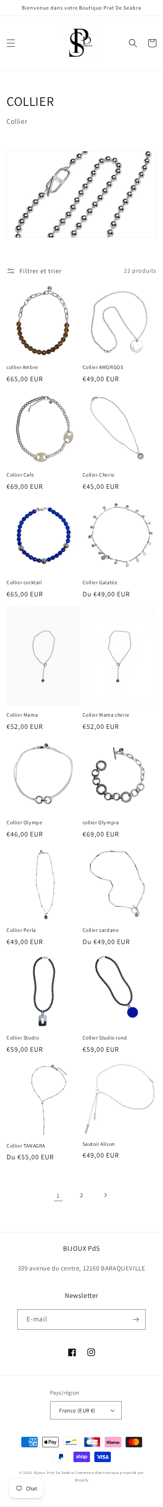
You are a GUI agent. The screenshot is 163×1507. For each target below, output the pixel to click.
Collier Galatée (100, 582)
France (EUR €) (77, 1410)
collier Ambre (22, 367)
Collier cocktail (24, 582)
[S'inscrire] (135, 1319)
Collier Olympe (24, 822)
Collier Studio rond (105, 1037)
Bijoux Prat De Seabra (54, 1472)
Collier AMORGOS (103, 367)
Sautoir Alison (99, 1144)
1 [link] (58, 1195)
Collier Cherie (99, 474)
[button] (10, 43)
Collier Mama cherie (106, 714)
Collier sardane (101, 930)
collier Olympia (101, 822)
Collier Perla (21, 930)
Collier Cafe (20, 474)
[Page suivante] (105, 1195)
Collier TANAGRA (26, 1145)
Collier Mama (22, 714)
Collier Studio (23, 1037)
